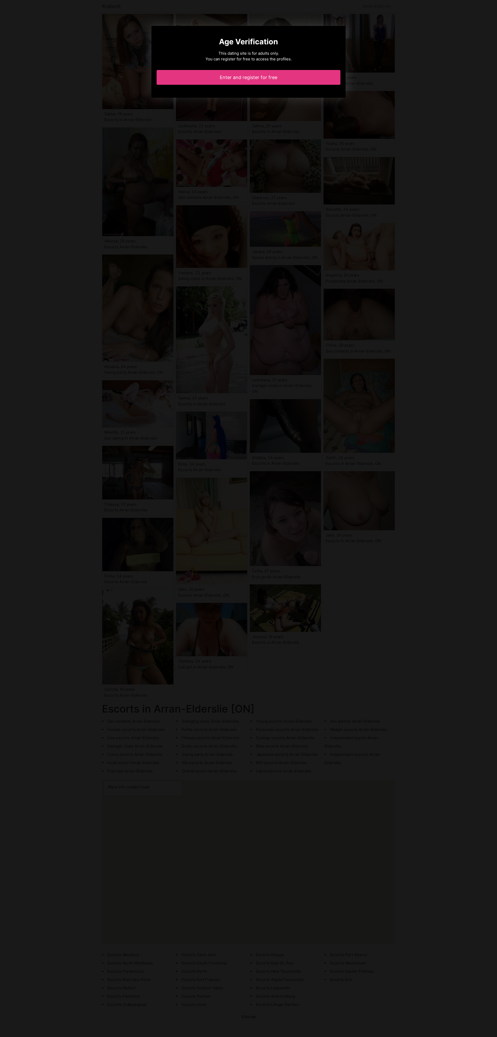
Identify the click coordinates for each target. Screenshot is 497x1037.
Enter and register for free (248, 77)
